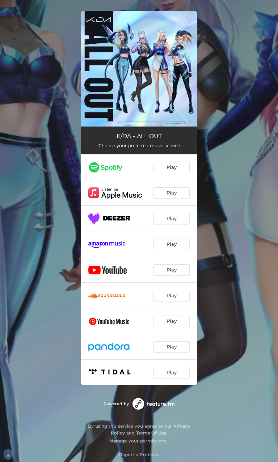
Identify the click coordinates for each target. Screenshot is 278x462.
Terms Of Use (151, 433)
